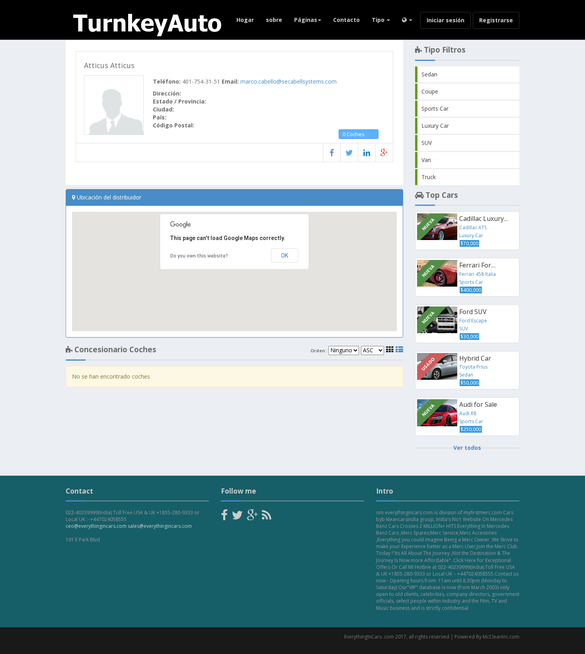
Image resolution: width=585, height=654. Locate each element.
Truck (428, 177)
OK (284, 255)
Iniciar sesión (445, 20)
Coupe (429, 91)
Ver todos (467, 447)
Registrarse (496, 20)
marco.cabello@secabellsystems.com (288, 81)
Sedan (429, 74)
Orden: (318, 350)
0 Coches (354, 134)
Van (426, 160)
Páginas (305, 19)
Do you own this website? (199, 256)
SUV (426, 142)
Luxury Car (435, 125)
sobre (274, 19)
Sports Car (434, 108)
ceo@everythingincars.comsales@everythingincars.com (129, 526)
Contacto (346, 19)
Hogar (245, 19)
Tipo (379, 19)
